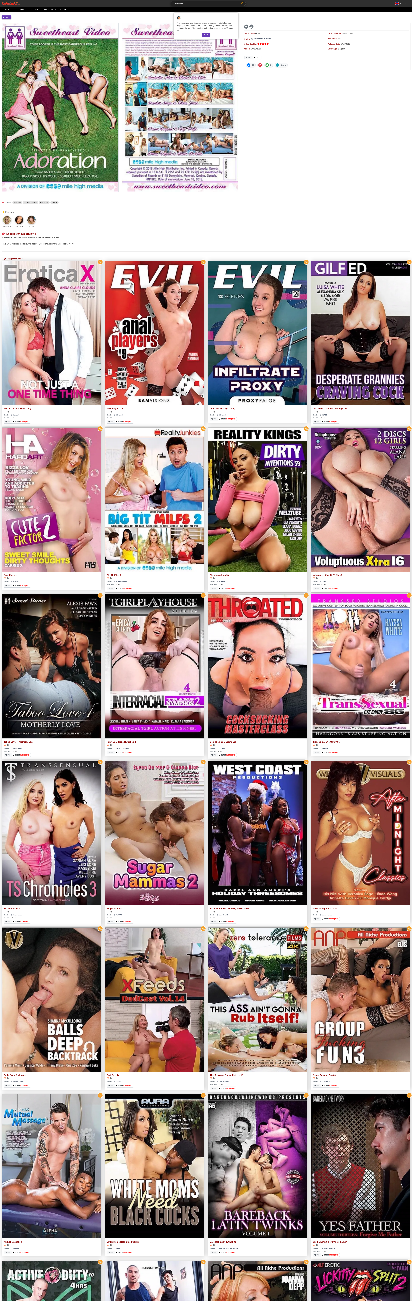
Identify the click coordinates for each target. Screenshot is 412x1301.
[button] (246, 26)
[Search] (243, 3)
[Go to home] (10, 3)
